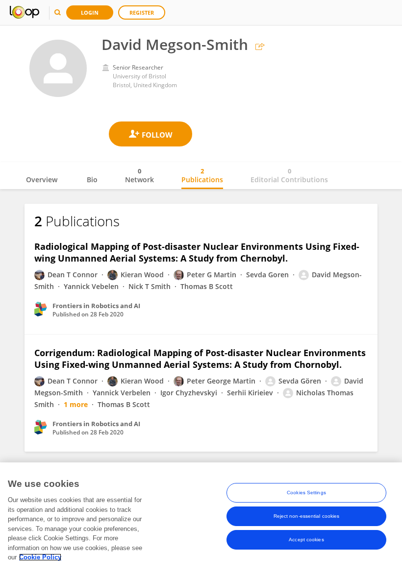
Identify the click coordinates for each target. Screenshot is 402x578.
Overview (41, 179)
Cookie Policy (40, 557)
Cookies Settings (306, 492)
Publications (202, 175)
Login (90, 12)
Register (141, 12)
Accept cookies (306, 539)
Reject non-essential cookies (307, 516)
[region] (201, 520)
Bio (92, 179)
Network (139, 175)
